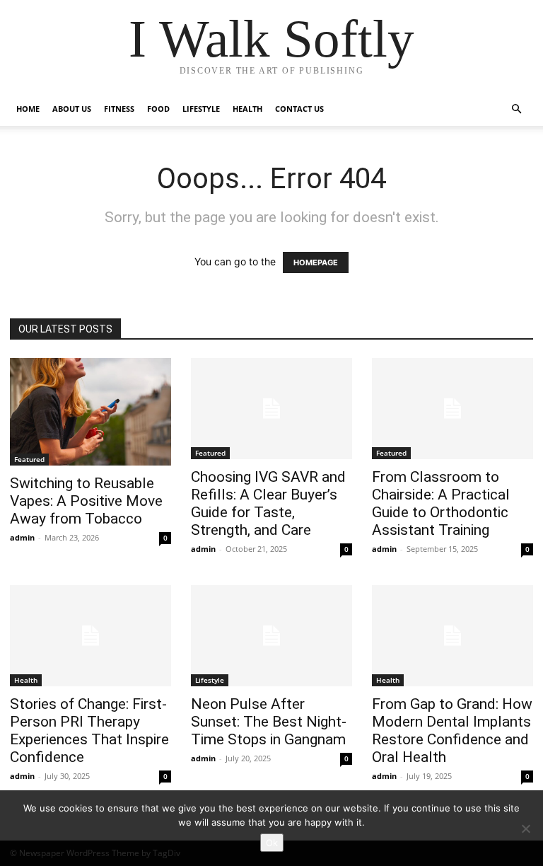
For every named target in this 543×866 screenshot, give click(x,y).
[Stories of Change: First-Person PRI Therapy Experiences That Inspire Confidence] (90, 635)
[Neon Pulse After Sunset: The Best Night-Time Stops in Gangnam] (271, 635)
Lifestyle (201, 108)
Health (247, 108)
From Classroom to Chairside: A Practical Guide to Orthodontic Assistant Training (441, 503)
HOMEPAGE (315, 262)
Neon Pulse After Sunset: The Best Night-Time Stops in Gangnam (268, 721)
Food (158, 108)
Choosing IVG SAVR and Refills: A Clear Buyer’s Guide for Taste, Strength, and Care (268, 503)
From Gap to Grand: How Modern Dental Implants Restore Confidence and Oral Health (452, 730)
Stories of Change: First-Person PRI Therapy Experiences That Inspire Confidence (89, 730)
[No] (525, 828)
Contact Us (299, 108)
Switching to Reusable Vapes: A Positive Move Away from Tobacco (86, 501)
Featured (29, 459)
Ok (272, 842)
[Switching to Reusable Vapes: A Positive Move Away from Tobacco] (90, 412)
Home (28, 108)
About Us (71, 108)
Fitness (119, 108)
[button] (516, 109)
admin (22, 537)
